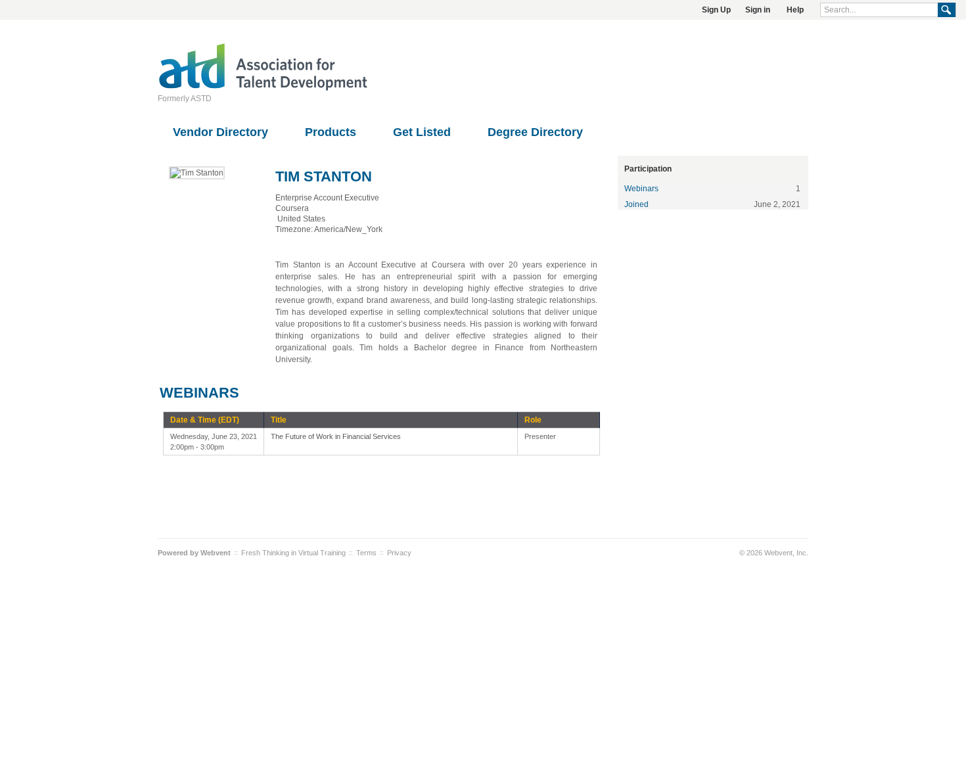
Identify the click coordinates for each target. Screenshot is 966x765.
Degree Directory (535, 132)
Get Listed (422, 132)
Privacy (399, 553)
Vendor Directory (220, 132)
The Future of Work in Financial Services (336, 436)
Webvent (215, 553)
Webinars (641, 188)
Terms (366, 553)
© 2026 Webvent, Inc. (773, 553)
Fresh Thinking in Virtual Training (293, 553)
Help (795, 9)
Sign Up (716, 9)
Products (330, 132)
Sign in (757, 9)
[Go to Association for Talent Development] (263, 88)
